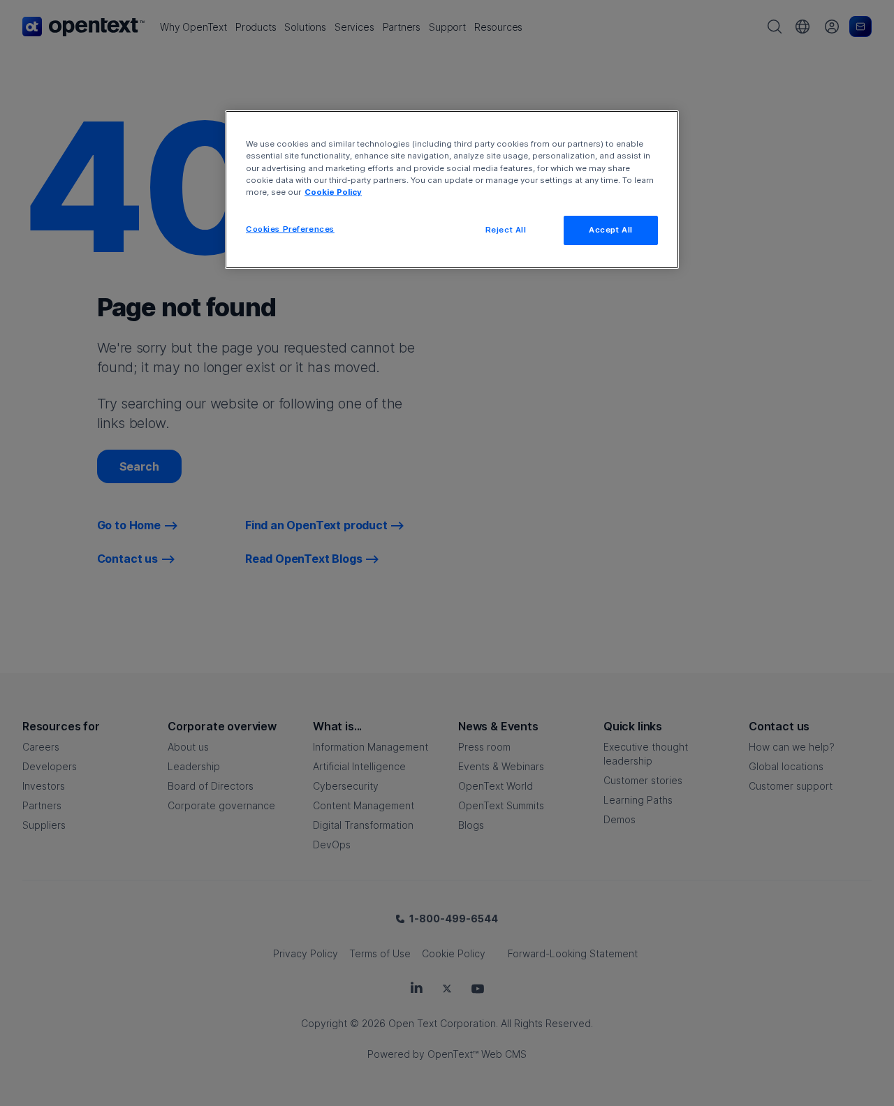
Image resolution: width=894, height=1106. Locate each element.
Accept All (611, 230)
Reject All (506, 230)
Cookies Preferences (290, 229)
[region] (452, 189)
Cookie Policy (333, 192)
